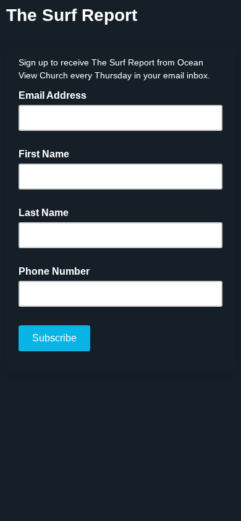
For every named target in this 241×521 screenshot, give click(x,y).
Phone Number (54, 271)
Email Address (56, 94)
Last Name (44, 212)
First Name (44, 154)
